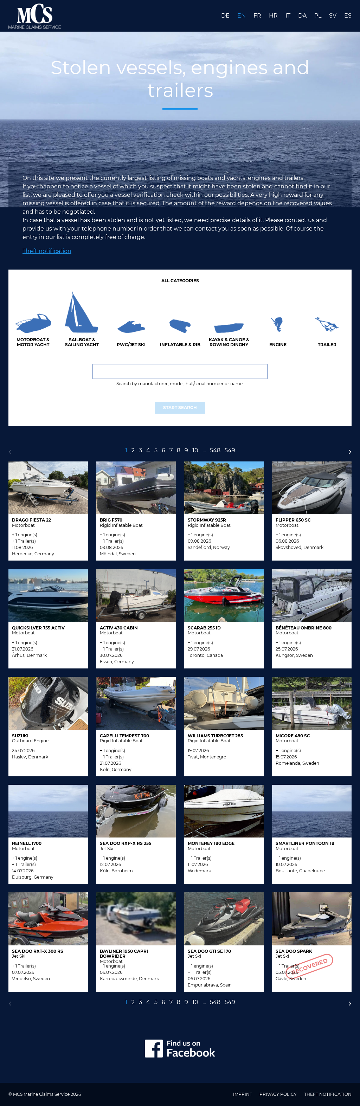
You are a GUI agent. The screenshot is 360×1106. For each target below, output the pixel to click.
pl (318, 15)
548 (215, 450)
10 (195, 450)
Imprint (243, 1094)
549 (230, 450)
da (303, 15)
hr (274, 15)
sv (333, 15)
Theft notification (46, 251)
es (348, 15)
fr (258, 15)
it (288, 15)
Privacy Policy (278, 1094)
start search (180, 407)
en (242, 15)
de (226, 15)
